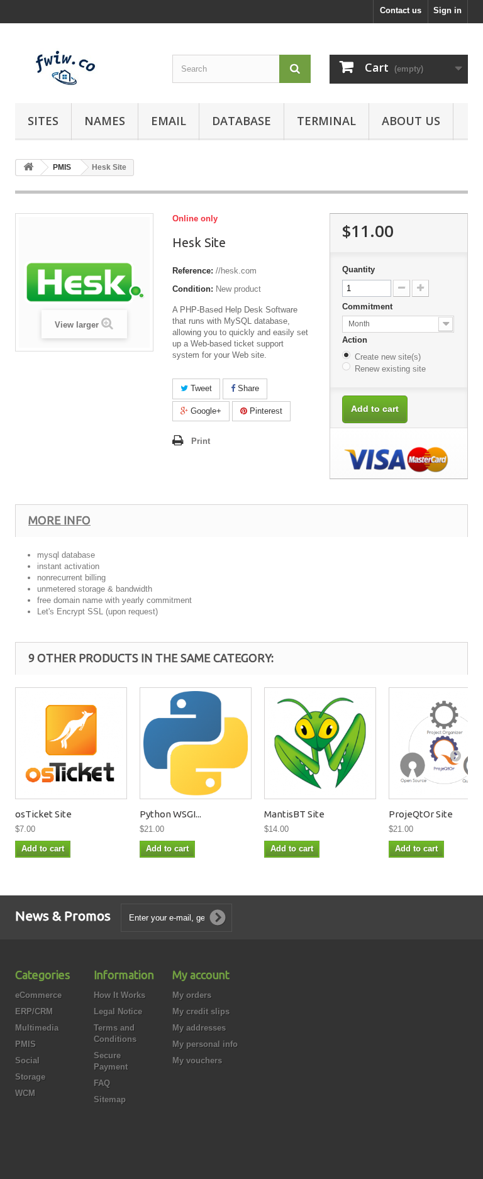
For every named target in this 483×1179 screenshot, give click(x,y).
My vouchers (197, 1060)
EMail (168, 120)
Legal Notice (118, 1011)
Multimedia (36, 1027)
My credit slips (201, 1011)
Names (104, 120)
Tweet (200, 388)
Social (27, 1060)
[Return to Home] (28, 167)
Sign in (447, 10)
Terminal (326, 120)
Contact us (400, 10)
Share (247, 388)
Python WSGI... (170, 814)
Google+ (204, 411)
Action (356, 340)
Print (200, 441)
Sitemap (110, 1099)
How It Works (119, 995)
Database (241, 120)
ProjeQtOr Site (421, 814)
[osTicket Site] (71, 743)
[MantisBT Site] (320, 743)
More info (59, 520)
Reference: (192, 270)
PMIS (25, 1044)
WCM (25, 1093)
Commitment (368, 306)
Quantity (358, 269)
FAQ (102, 1083)
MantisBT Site (294, 814)
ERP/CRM (34, 1011)
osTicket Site (43, 814)
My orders (191, 995)
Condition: (192, 289)
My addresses (199, 1027)
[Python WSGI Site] (196, 743)
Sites (43, 120)
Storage (30, 1077)
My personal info (205, 1044)
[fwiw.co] (84, 67)
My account (201, 974)
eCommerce (38, 995)
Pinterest (264, 411)
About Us (411, 120)
